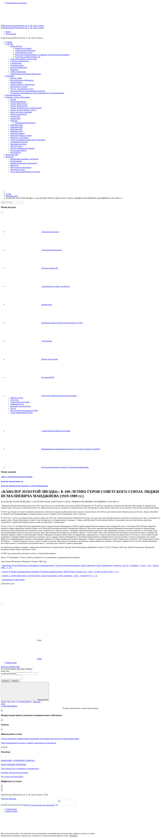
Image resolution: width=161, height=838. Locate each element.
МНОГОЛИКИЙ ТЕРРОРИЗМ (13, 765)
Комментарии (11, 663)
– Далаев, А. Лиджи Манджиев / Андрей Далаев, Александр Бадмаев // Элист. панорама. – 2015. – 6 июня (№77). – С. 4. (49, 576)
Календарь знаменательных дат (12, 481)
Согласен (73, 836)
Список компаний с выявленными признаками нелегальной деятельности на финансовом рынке (40, 739)
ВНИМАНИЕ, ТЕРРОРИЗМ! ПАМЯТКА (18, 761)
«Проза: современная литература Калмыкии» (17, 477)
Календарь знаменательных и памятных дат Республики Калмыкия (24, 486)
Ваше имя (5, 671)
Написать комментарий (10, 667)
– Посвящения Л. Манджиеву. (13, 580)
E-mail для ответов (8, 674)
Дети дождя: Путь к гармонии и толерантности (20, 769)
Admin (39, 659)
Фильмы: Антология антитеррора (14, 773)
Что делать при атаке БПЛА (12, 777)
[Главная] (23, 192)
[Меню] (43, 38)
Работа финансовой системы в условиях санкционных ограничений (28, 743)
